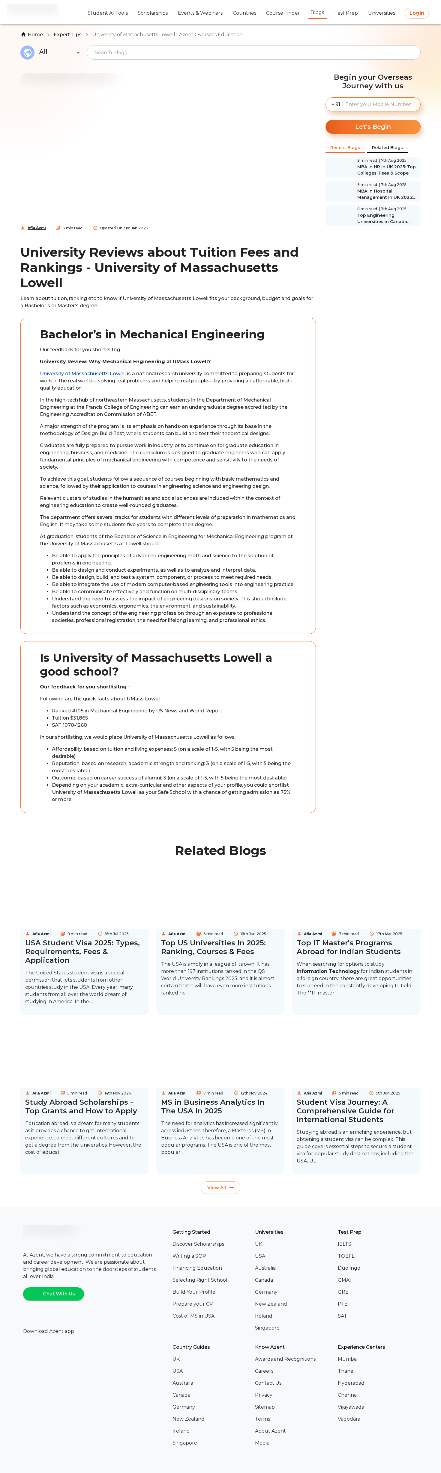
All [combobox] (43, 51)
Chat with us (59, 1294)
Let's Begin (373, 126)
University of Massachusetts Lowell (83, 373)
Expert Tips (68, 34)
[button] (211, 1244)
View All (216, 1187)
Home (35, 34)
